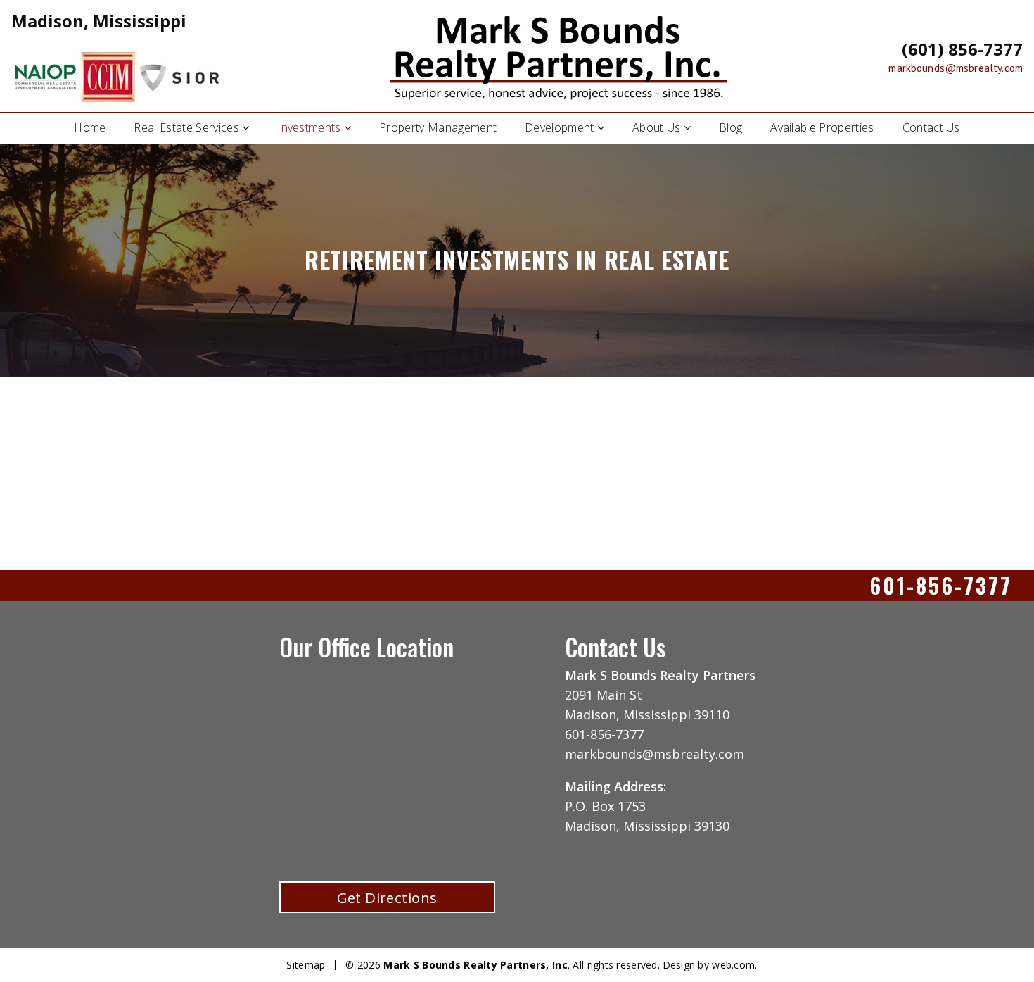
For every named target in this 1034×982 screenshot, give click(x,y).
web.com (733, 964)
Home (90, 127)
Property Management (438, 127)
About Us (656, 127)
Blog (730, 127)
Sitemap (305, 965)
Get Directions (387, 897)
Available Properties (822, 127)
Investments (309, 127)
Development (559, 127)
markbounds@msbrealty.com (955, 68)
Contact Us (931, 127)
